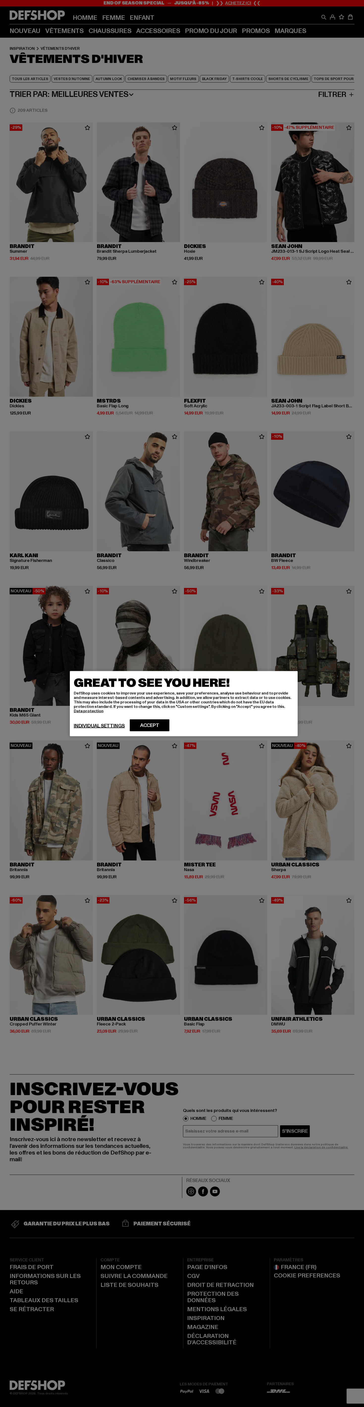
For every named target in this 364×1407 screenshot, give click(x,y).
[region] (184, 703)
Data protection (89, 711)
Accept (149, 725)
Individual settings (99, 726)
